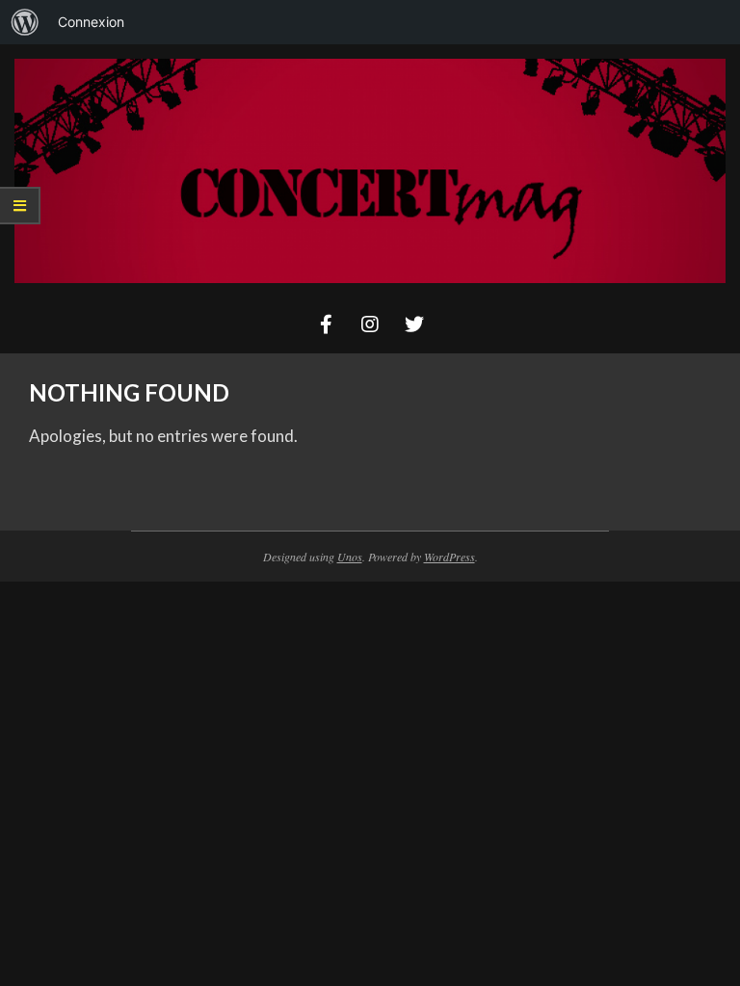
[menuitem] (25, 22)
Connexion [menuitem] (91, 21)
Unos (349, 556)
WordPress (449, 556)
